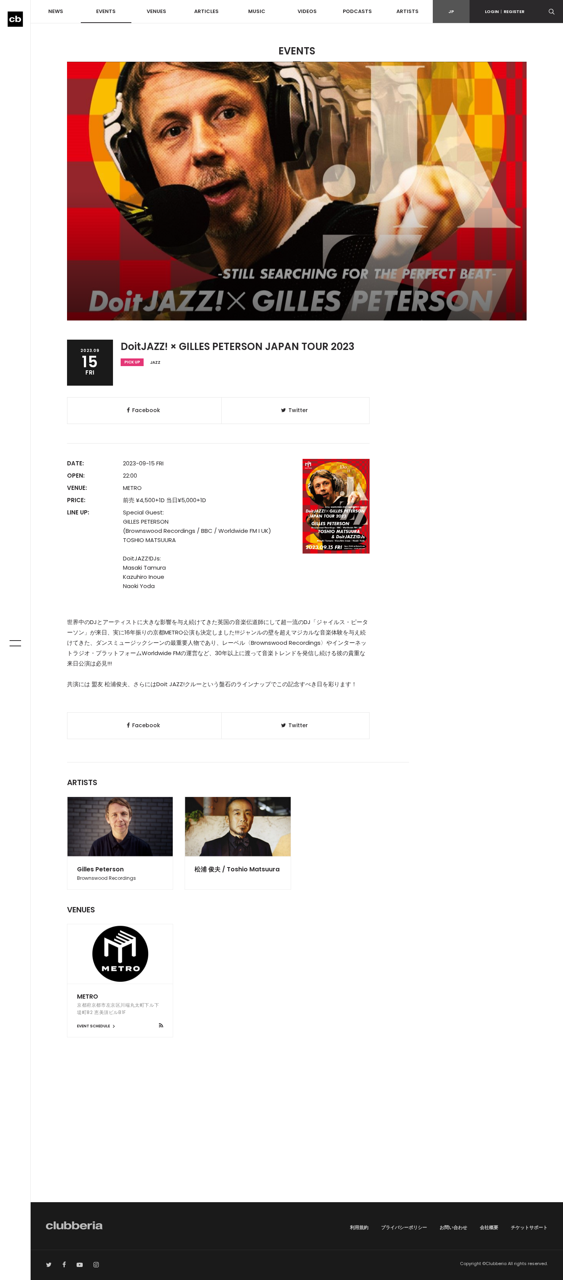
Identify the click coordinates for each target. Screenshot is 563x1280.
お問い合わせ (453, 1227)
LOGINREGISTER (504, 11)
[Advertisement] (297, 1137)
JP (451, 11)
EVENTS (106, 11)
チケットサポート (529, 1227)
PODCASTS (357, 11)
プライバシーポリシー (404, 1227)
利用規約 (359, 1227)
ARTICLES (206, 11)
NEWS (55, 11)
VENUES (156, 11)
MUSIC (256, 11)
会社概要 (489, 1227)
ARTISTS (407, 11)
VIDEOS (307, 11)
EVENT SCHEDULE (94, 1026)
